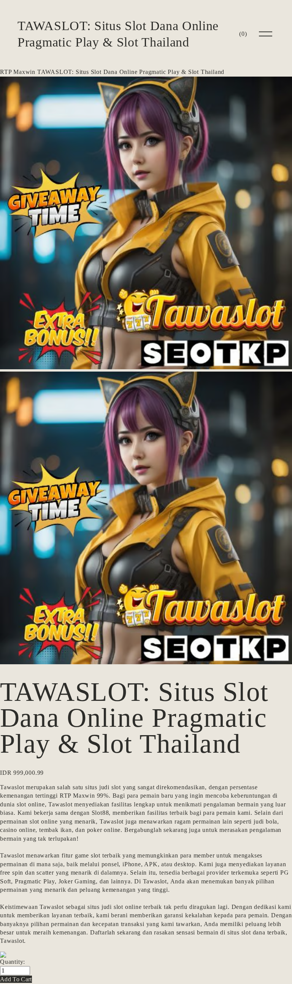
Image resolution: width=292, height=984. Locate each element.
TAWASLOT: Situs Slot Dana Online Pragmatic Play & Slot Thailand (130, 72)
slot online (31, 804)
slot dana (253, 932)
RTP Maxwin (17, 72)
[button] (16, 979)
